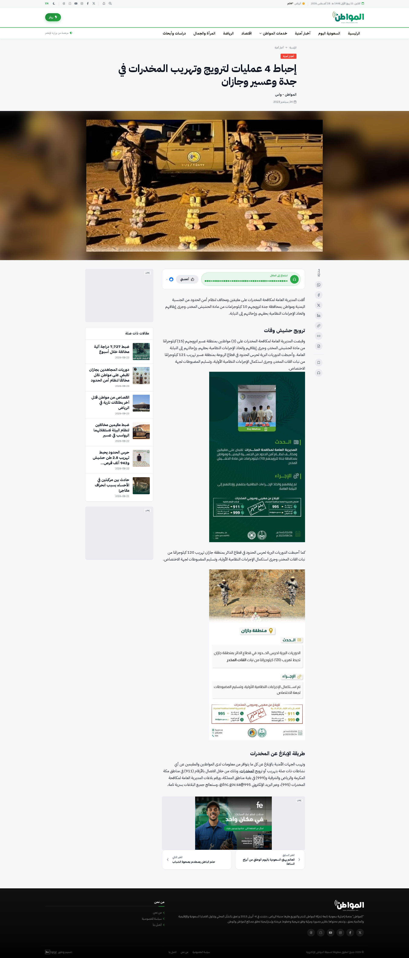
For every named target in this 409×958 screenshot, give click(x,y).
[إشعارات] (104, 3)
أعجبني (184, 279)
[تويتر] (93, 3)
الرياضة (228, 33)
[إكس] (319, 305)
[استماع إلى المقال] (319, 373)
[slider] (246, 281)
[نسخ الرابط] (319, 326)
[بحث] (110, 3)
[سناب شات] (70, 3)
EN (47, 3)
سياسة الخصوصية (152, 919)
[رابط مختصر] (319, 336)
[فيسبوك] (88, 3)
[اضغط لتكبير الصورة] (204, 185)
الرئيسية (354, 33)
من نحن (157, 912)
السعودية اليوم (329, 33)
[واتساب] (319, 285)
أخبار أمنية (303, 33)
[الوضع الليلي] (54, 3)
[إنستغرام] (82, 3)
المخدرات (247, 771)
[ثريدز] (64, 3)
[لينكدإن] (319, 315)
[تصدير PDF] (319, 346)
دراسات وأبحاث (174, 33)
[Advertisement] (119, 295)
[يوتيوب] (76, 3)
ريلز (51, 17)
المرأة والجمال (204, 33)
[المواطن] (348, 17)
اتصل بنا (157, 925)
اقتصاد (246, 33)
